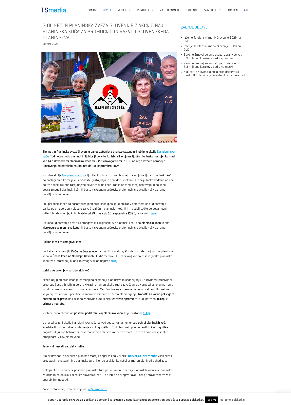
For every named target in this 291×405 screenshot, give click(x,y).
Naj (64, 175)
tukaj (154, 213)
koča (83, 175)
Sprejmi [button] (212, 399)
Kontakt (232, 10)
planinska (168, 151)
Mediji (122, 10)
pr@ (91, 388)
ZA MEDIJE (210, 10)
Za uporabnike (170, 10)
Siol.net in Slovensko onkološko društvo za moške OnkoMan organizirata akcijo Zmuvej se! (214, 73)
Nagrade (192, 10)
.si (105, 388)
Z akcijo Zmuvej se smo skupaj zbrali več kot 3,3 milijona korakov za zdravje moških (213, 56)
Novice (107, 10)
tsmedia (99, 388)
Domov (92, 10)
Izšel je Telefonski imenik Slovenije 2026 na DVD (212, 39)
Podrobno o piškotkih (232, 399)
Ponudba (143, 10)
